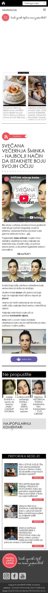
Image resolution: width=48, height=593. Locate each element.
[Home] (23, 561)
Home (3, 3)
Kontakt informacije (21, 588)
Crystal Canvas (15, 591)
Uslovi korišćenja (37, 588)
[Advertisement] (24, 47)
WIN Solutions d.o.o (37, 591)
